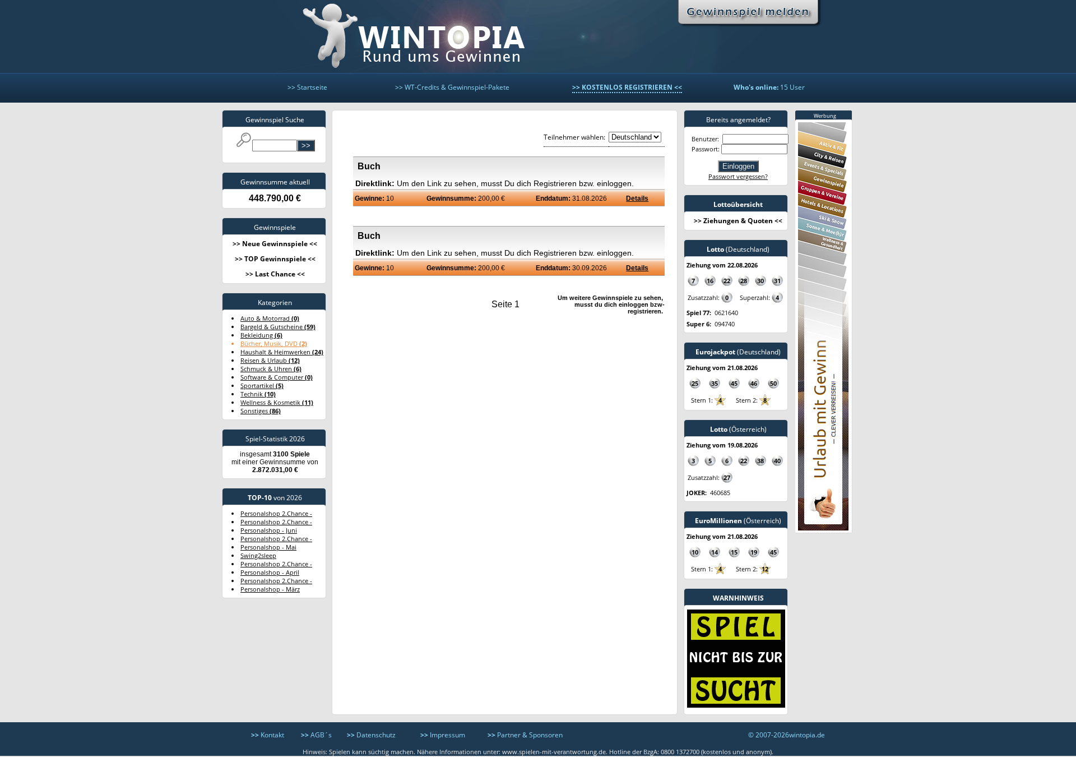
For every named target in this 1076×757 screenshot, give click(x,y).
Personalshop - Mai (268, 547)
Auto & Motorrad (269, 318)
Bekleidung (261, 335)
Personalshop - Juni (268, 530)
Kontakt (267, 735)
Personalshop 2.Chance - (276, 513)
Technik (258, 394)
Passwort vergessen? (738, 176)
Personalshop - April (269, 572)
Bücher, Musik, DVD (273, 343)
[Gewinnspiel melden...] (752, 11)
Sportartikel (262, 385)
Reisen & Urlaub (270, 360)
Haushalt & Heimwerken (281, 352)
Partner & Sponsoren (525, 735)
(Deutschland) (738, 249)
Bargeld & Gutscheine (278, 326)
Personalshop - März (270, 589)
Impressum (442, 735)
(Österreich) (738, 429)
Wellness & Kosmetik (276, 402)
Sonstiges (260, 411)
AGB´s (316, 735)
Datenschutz (371, 735)
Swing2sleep (258, 555)
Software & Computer (276, 377)
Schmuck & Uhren (271, 368)
